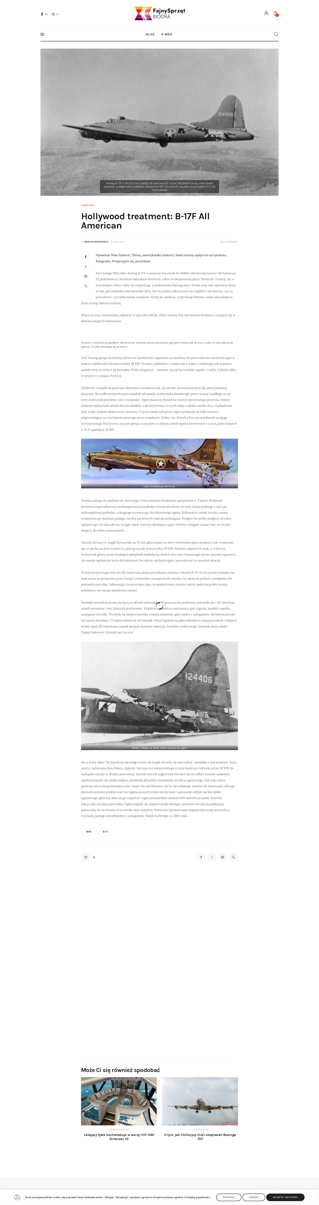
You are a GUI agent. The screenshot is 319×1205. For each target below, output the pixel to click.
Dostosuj (229, 1197)
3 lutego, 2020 (200, 1129)
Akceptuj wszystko (285, 1197)
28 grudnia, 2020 (118, 1129)
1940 (88, 831)
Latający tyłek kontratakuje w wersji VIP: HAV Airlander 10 (119, 1137)
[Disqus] (159, 909)
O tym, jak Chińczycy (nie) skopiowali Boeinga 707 (200, 1137)
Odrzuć (254, 1197)
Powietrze (87, 205)
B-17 (105, 831)
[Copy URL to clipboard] (85, 286)
